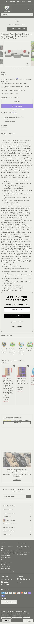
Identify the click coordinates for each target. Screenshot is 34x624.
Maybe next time (17, 326)
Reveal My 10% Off (17, 316)
